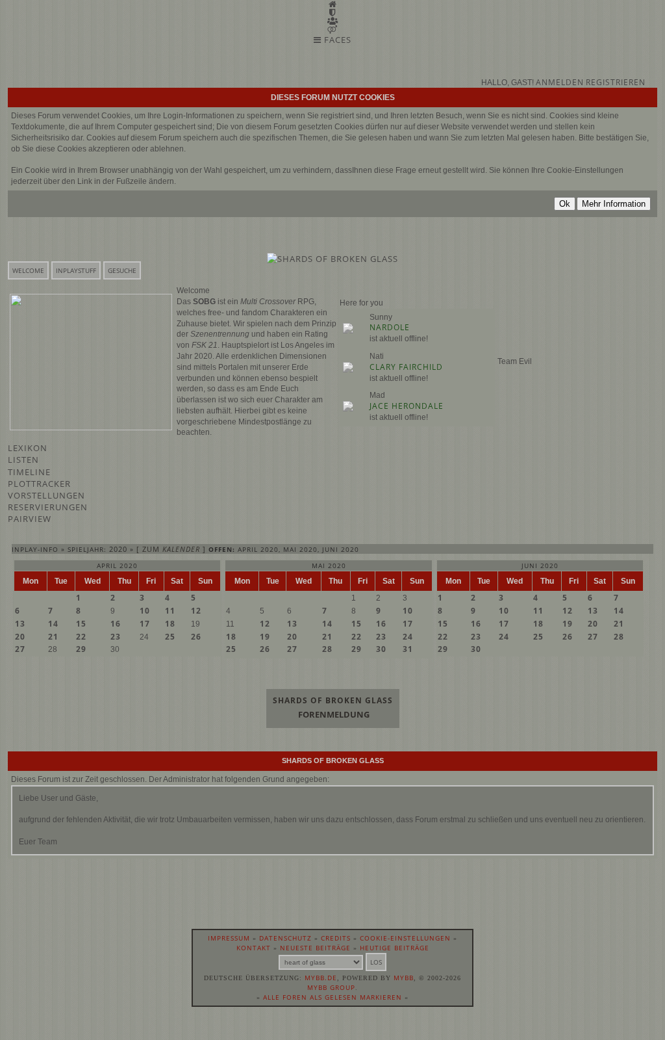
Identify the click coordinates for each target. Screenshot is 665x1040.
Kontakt (253, 947)
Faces (336, 40)
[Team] (332, 12)
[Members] (332, 21)
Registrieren (616, 82)
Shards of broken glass (333, 700)
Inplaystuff (76, 270)
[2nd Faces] (332, 29)
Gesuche (122, 270)
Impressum (229, 937)
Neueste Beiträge (315, 947)
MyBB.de (321, 977)
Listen (23, 459)
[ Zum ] (171, 549)
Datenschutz (285, 937)
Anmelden (560, 82)
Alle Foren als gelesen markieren (332, 997)
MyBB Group (331, 987)
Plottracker (39, 483)
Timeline (29, 472)
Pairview (29, 519)
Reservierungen (48, 507)
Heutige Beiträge (394, 947)
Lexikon (27, 448)
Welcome (28, 270)
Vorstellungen (46, 495)
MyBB (404, 977)
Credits (336, 937)
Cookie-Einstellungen (405, 937)
